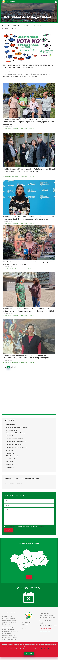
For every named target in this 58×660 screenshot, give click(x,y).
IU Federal (9, 467)
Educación (9, 453)
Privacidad (49, 629)
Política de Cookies (44, 649)
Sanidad (8, 450)
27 (14, 367)
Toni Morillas (31, 128)
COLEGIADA (37, 25)
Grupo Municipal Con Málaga (19, 128)
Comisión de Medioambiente (14, 441)
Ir (29, 577)
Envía (8, 530)
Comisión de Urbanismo (13, 438)
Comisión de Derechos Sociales (15, 447)
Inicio (5, 20)
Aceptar (29, 653)
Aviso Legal (34, 526)
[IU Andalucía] (3, 1)
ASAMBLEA (16, 25)
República (8, 464)
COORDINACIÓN (26, 25)
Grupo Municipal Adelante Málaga (16, 427)
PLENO (8, 436)
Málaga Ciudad (18, 20)
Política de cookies (45, 631)
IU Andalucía (9, 459)
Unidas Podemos (11, 456)
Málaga (10, 20)
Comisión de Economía (12, 444)
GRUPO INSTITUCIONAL (9, 29)
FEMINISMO (9, 461)
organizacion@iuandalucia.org (48, 625)
